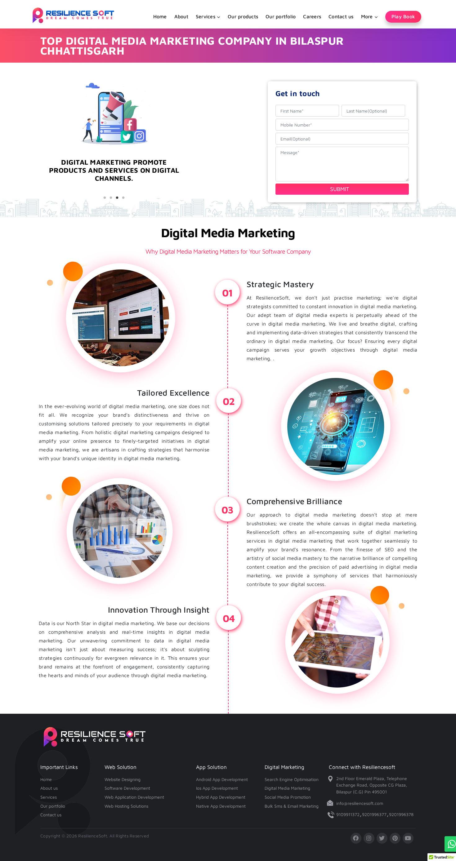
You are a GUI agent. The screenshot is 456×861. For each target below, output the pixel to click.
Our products (243, 16)
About (181, 16)
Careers (312, 16)
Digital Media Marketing (287, 788)
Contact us (341, 16)
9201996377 (374, 814)
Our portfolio (281, 16)
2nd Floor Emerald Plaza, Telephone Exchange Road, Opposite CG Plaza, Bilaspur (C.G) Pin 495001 (371, 785)
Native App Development (221, 806)
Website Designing (123, 779)
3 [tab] (117, 198)
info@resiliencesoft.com (359, 803)
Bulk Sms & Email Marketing (292, 806)
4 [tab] (123, 198)
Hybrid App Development (220, 797)
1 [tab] (105, 198)
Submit (339, 189)
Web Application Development (134, 797)
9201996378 (401, 814)
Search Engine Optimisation (292, 779)
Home (160, 16)
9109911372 (348, 814)
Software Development (127, 788)
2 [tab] (111, 198)
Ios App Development (217, 788)
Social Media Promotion (288, 797)
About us (49, 788)
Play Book (403, 16)
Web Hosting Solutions (126, 806)
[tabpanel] (114, 177)
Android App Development (222, 779)
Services (48, 797)
